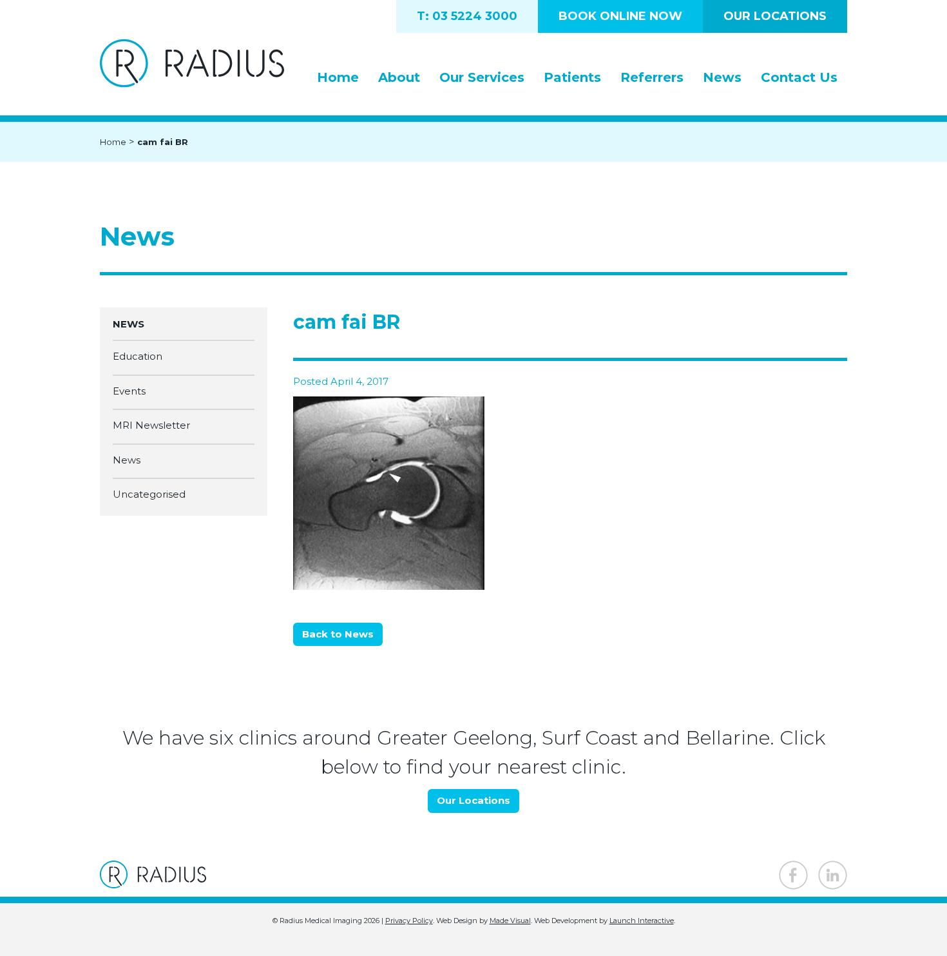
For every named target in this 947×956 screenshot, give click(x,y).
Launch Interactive (641, 920)
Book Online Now (620, 16)
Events (129, 391)
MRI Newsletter (151, 426)
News (722, 77)
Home (338, 77)
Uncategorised (149, 495)
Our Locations (775, 16)
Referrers (652, 77)
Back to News (338, 634)
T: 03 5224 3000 (467, 16)
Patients (572, 77)
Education (137, 357)
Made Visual (510, 920)
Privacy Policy (409, 920)
